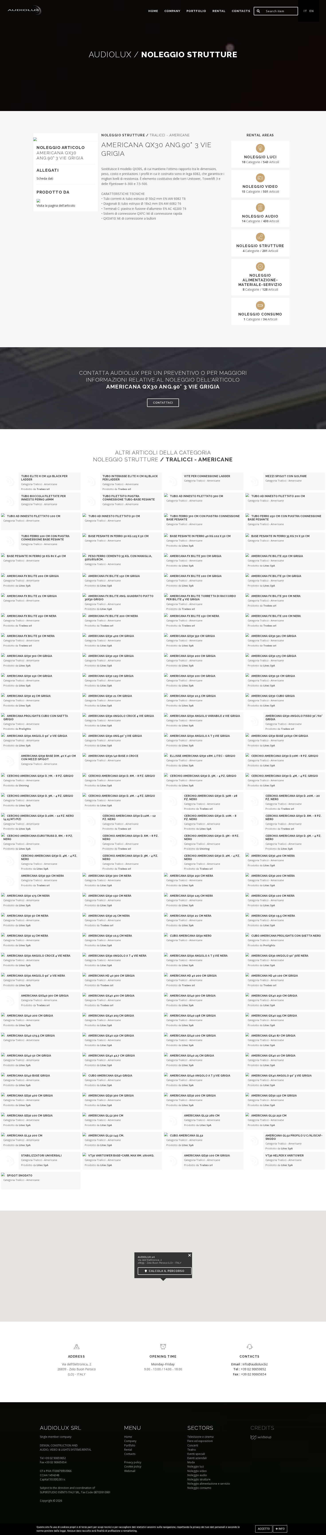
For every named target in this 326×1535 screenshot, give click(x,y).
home (153, 11)
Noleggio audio (197, 1475)
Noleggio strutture (198, 1479)
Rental (219, 11)
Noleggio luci (195, 1466)
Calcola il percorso (166, 1270)
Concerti (192, 1445)
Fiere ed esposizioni (200, 1441)
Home (128, 1437)
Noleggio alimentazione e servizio (208, 1483)
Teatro (191, 1450)
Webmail (129, 1471)
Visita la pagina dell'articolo (56, 205)
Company (172, 11)
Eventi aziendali (197, 1458)
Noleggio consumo (199, 1488)
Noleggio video (197, 1471)
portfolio (196, 11)
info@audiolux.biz (249, 1364)
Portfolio (129, 1445)
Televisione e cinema (200, 1437)
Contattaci (163, 402)
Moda (191, 1462)
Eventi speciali (196, 1454)
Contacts (241, 11)
